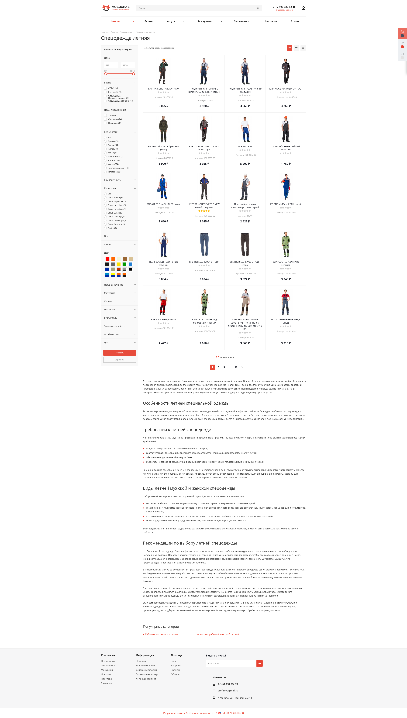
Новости (106, 674)
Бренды (175, 669)
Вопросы (176, 665)
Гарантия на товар (147, 674)
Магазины (107, 669)
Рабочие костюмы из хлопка (161, 634)
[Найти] (258, 8)
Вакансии (106, 683)
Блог (173, 661)
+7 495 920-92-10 (286, 6)
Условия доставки (146, 669)
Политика (106, 678)
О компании (108, 661)
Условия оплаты (145, 665)
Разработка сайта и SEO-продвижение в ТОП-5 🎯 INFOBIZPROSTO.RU (203, 713)
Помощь (141, 661)
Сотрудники (108, 665)
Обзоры (175, 674)
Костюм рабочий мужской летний (219, 634)
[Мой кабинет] (303, 8)
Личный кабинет (146, 678)
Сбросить (119, 359)
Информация (145, 655)
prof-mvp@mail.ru (228, 690)
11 (236, 367)
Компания (108, 655)
